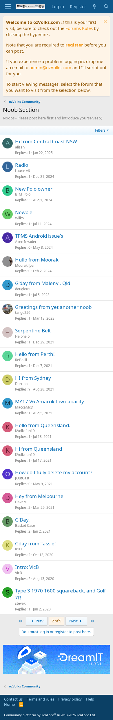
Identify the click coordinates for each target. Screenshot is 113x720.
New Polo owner (33, 188)
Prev (39, 621)
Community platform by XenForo (50, 715)
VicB (18, 572)
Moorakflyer (25, 265)
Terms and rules (40, 699)
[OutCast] (22, 478)
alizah (20, 147)
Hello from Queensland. (42, 425)
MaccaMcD (24, 407)
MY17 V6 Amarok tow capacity (49, 401)
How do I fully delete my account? (53, 472)
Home (9, 704)
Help (90, 699)
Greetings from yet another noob (53, 307)
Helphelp (22, 336)
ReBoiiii (21, 359)
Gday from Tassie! (35, 543)
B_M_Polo (22, 194)
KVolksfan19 (25, 430)
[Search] (106, 6)
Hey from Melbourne (39, 496)
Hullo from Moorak (37, 259)
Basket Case (25, 525)
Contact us (13, 699)
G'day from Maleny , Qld (42, 283)
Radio (21, 165)
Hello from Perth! (35, 354)
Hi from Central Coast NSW (46, 141)
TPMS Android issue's (39, 235)
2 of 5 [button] (56, 621)
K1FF (19, 549)
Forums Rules (79, 28)
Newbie (23, 212)
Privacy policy (70, 699)
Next (74, 621)
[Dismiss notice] (104, 22)
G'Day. (22, 519)
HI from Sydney (33, 378)
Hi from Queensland (38, 448)
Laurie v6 (22, 170)
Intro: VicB (27, 567)
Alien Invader (26, 241)
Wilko (19, 218)
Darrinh (21, 383)
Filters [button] (100, 130)
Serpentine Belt (33, 330)
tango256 (22, 312)
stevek (20, 603)
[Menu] (8, 6)
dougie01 (22, 288)
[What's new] (94, 6)
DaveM (21, 501)
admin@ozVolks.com (50, 67)
